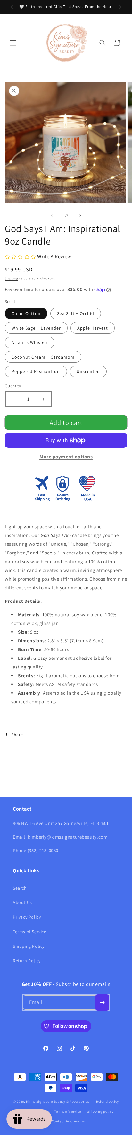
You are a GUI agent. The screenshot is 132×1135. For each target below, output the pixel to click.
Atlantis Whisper (30, 342)
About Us (22, 902)
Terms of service (67, 1111)
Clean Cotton (26, 313)
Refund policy (107, 1101)
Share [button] (17, 734)
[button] (13, 43)
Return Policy (27, 961)
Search (20, 888)
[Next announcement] (120, 7)
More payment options (66, 456)
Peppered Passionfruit (36, 371)
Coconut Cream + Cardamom (43, 357)
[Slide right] (80, 215)
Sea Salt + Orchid (75, 313)
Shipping (11, 278)
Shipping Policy (29, 946)
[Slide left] (52, 215)
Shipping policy (100, 1111)
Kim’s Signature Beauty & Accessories (58, 1101)
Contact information (69, 1121)
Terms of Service (29, 932)
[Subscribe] (102, 1002)
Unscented (88, 371)
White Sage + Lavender (36, 328)
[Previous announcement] (12, 7)
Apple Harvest (92, 328)
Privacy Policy (27, 917)
